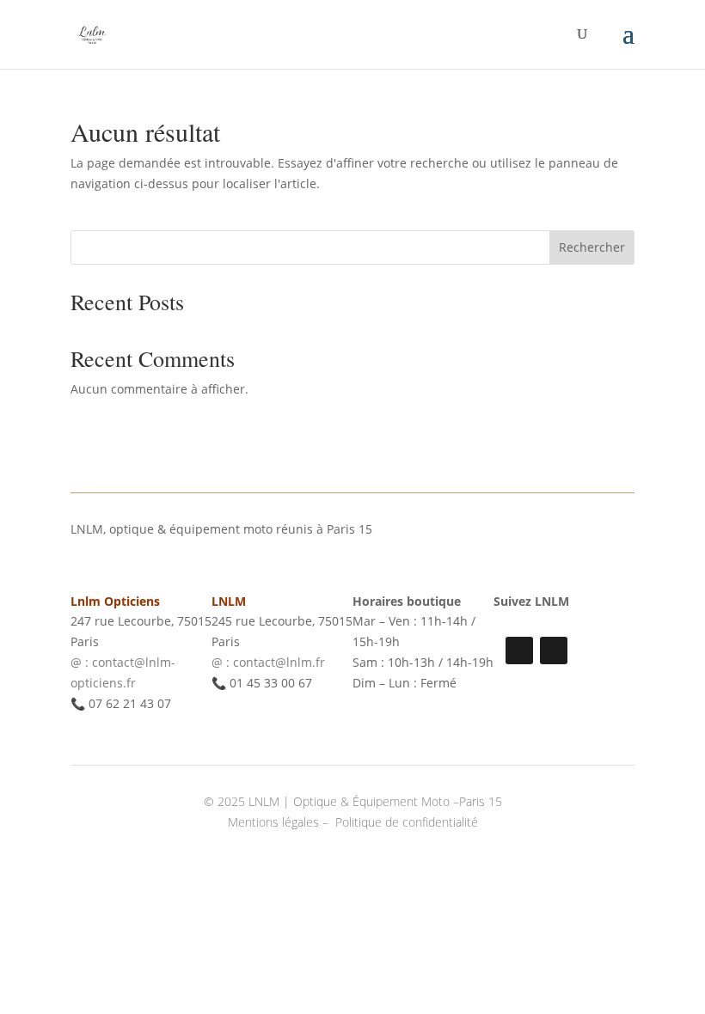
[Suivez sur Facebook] (553, 650)
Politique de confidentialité (406, 822)
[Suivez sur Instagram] (519, 650)
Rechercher (592, 247)
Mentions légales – (280, 822)
